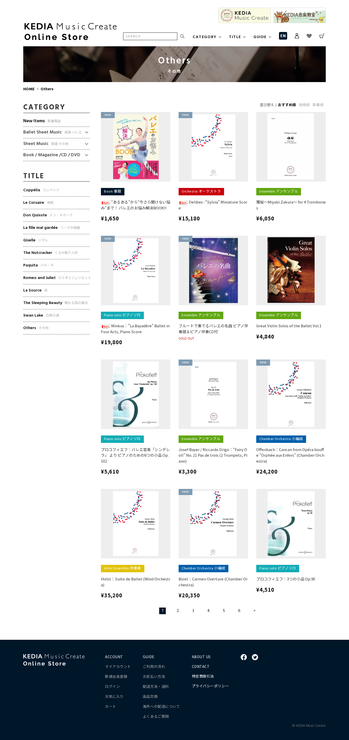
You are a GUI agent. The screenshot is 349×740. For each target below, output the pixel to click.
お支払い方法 (154, 676)
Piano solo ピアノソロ (122, 315)
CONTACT (201, 666)
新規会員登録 (116, 676)
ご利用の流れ (154, 666)
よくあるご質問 (156, 716)
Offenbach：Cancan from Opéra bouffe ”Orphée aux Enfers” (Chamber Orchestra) (290, 455)
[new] (135, 147)
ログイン (112, 686)
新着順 (318, 105)
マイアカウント (118, 666)
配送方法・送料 (156, 686)
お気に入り (114, 696)
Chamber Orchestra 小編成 (281, 439)
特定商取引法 (203, 676)
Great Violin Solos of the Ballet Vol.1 (288, 325)
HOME (28, 89)
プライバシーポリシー (210, 685)
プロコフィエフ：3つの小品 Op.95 (285, 578)
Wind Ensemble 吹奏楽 (122, 568)
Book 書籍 (112, 192)
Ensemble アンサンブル (278, 192)
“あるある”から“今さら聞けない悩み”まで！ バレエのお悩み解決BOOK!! (135, 204)
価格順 (304, 105)
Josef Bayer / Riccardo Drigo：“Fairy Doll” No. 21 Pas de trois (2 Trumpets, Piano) (213, 455)
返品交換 (150, 696)
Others (46, 89)
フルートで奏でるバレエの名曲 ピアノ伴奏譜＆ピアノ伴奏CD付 (213, 328)
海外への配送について (161, 706)
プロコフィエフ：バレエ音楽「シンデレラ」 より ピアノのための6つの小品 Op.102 (135, 455)
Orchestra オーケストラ (201, 192)
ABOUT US (201, 656)
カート (110, 706)
